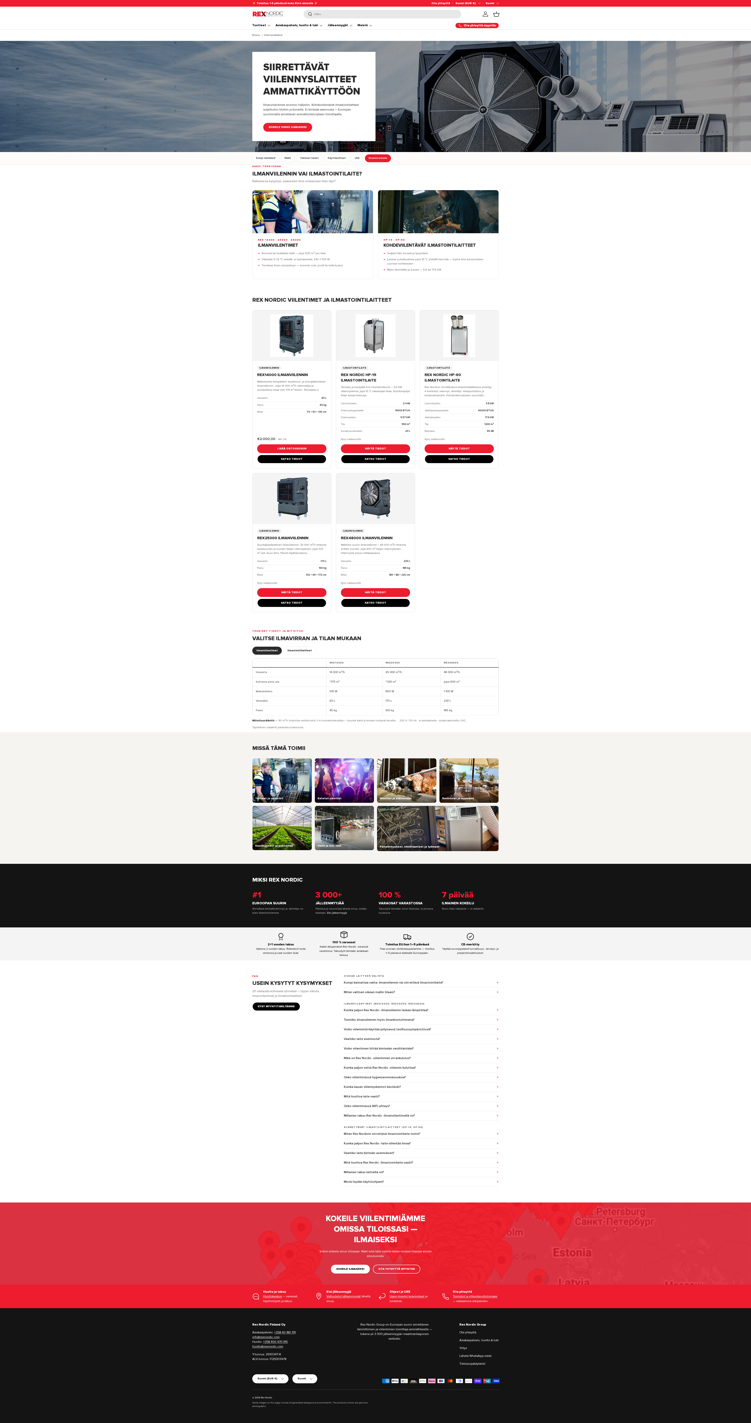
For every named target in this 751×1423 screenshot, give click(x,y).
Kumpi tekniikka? (266, 158)
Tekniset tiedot (309, 158)
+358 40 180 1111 (285, 1332)
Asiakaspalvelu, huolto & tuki (297, 25)
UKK (357, 158)
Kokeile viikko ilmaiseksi (288, 127)
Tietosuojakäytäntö (472, 1364)
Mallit (288, 158)
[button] (496, 14)
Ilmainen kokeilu (378, 158)
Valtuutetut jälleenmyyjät (343, 1296)
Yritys (463, 1348)
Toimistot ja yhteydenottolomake (475, 1296)
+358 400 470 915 (275, 1342)
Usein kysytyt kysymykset (407, 1296)
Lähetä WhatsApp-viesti (475, 1356)
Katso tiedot (292, 459)
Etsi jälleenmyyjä (337, 912)
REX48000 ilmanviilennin (367, 538)
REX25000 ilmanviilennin (282, 538)
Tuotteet (259, 25)
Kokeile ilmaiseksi (350, 1269)
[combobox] (382, 14)
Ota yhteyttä (440, 3)
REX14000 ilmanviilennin (282, 375)
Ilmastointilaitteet (299, 650)
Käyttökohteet (337, 158)
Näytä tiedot (375, 448)
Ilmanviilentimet (267, 650)
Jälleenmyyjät (338, 25)
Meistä (363, 25)
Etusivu (256, 35)
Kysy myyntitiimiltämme (276, 1006)
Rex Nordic (266, 1397)
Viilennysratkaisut (273, 35)
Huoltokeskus (272, 1296)
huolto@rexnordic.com (267, 1346)
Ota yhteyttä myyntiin (396, 1269)
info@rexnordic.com (266, 1337)
